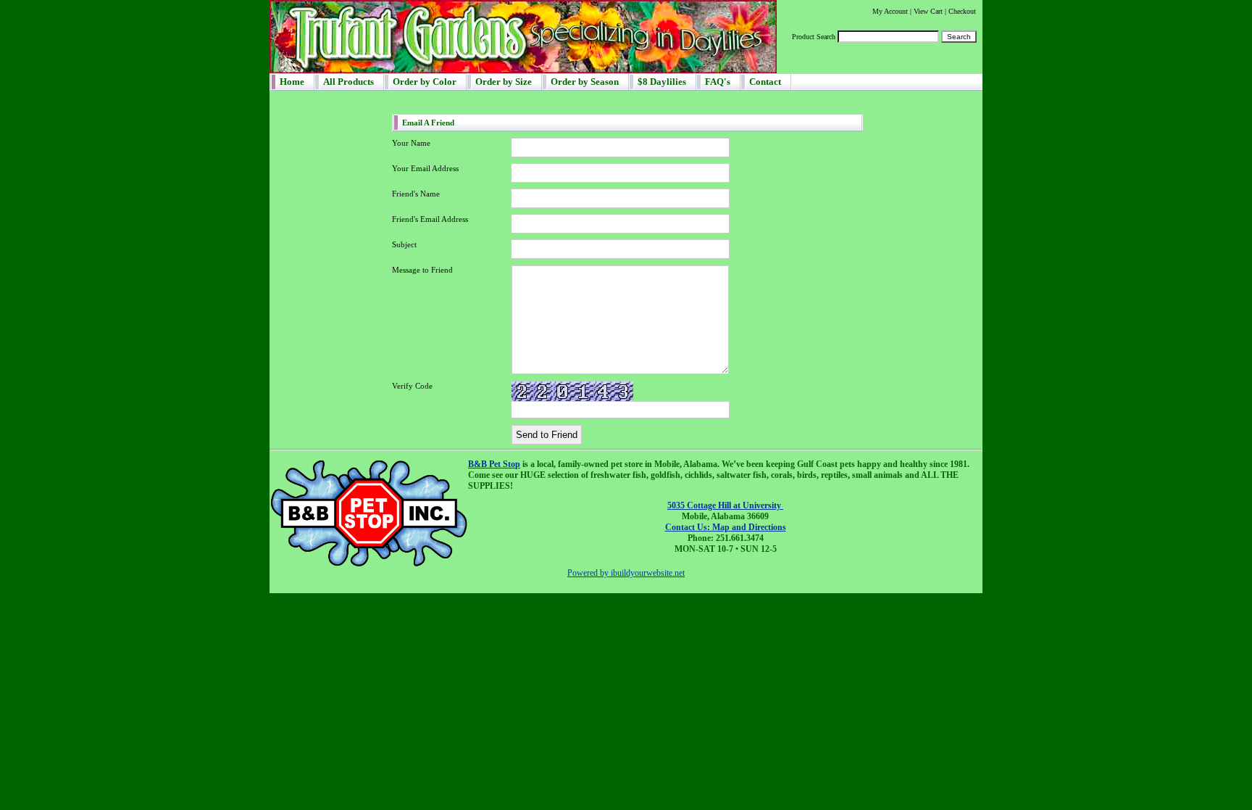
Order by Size (503, 81)
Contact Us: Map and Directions (725, 527)
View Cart (928, 11)
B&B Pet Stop (494, 464)
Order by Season (585, 81)
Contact (765, 81)
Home (292, 81)
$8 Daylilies (662, 81)
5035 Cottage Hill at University (725, 505)
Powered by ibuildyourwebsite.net (626, 573)
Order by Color (424, 81)
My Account (890, 11)
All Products (348, 81)
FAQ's (717, 81)
